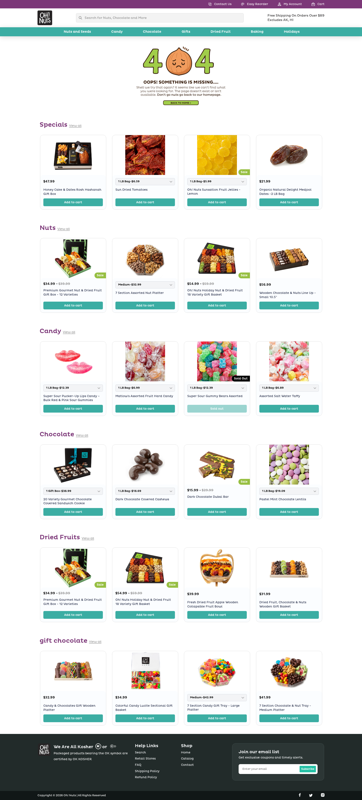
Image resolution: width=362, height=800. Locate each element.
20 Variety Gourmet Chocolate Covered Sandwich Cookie (67, 501)
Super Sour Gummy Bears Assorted (215, 396)
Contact (187, 765)
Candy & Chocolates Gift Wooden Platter (69, 708)
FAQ (138, 765)
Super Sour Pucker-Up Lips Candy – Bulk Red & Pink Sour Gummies (71, 398)
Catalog (187, 758)
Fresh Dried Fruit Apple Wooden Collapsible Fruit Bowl (212, 604)
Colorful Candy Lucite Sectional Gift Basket (144, 708)
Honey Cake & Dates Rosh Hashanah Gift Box (72, 192)
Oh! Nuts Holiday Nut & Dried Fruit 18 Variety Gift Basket (215, 292)
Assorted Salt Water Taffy (279, 396)
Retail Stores (145, 758)
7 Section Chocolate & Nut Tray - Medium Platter (285, 708)
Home (185, 752)
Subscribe (307, 769)
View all (75, 126)
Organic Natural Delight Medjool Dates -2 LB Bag (285, 192)
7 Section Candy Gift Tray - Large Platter (213, 707)
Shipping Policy (147, 771)
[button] (313, 4)
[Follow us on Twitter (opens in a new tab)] (311, 796)
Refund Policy (146, 777)
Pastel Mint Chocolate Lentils (282, 499)
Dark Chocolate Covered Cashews (142, 499)
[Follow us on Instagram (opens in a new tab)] (323, 796)
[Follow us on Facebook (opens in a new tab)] (300, 796)
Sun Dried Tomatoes (131, 189)
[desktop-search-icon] (81, 18)
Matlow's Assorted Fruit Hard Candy (144, 396)
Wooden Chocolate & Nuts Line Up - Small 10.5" (287, 295)
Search (140, 752)
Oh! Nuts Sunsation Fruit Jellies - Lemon (213, 191)
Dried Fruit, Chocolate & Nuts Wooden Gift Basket (282, 604)
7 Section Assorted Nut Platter (139, 292)
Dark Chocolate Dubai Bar (208, 497)
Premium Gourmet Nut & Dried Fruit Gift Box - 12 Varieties (72, 292)
